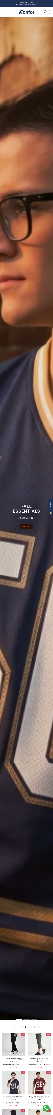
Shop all (26, 526)
